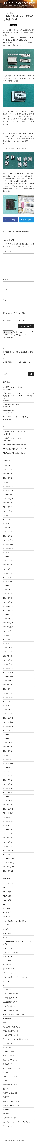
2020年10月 (7, 726)
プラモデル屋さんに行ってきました (15, 977)
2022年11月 (7, 627)
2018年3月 (6, 846)
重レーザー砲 (7, 1126)
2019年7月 (6, 780)
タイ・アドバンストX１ (11, 952)
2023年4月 (6, 606)
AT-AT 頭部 (7, 900)
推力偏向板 (7, 1047)
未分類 (5, 1072)
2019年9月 (6, 772)
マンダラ (6, 985)
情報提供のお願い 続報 (11, 404)
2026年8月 (6, 466)
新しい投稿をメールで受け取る (14, 320)
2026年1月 (6, 486)
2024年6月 (6, 561)
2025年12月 (7, 490)
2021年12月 (7, 672)
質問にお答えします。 (10, 1118)
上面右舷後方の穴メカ (10, 998)
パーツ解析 (9, 231)
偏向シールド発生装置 (10, 1010)
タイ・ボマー (7, 956)
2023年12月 (7, 577)
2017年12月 (7, 858)
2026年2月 (6, 482)
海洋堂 (5, 1080)
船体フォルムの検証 (10, 1093)
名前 (5, 279)
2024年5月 (6, 565)
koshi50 (17, 13)
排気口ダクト (7, 1043)
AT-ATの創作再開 (9, 445)
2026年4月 (6, 474)
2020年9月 (6, 730)
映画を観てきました (10, 1060)
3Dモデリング (8, 884)
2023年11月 (7, 581)
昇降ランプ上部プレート (11, 1056)
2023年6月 (6, 598)
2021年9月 (6, 685)
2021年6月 (6, 697)
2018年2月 (6, 850)
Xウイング (6, 912)
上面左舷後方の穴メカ (10, 1002)
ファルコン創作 (17, 231)
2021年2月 (6, 714)
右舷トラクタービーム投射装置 (14, 1014)
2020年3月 (6, 751)
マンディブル (7, 989)
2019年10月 (7, 767)
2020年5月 (6, 743)
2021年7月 (6, 693)
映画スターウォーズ (10, 1064)
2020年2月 (6, 755)
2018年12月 (7, 809)
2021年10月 (7, 681)
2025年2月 (6, 532)
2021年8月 (6, 689)
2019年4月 (6, 792)
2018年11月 (7, 813)
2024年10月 (7, 548)
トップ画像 (7, 960)
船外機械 (6, 1113)
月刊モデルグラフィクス (11, 1068)
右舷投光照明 (25, 231)
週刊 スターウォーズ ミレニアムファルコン (18, 1122)
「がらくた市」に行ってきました (14, 921)
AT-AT (5, 888)
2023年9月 (6, 586)
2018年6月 (6, 834)
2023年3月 (6, 610)
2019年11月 (7, 763)
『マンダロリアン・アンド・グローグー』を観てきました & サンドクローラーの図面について (18, 395)
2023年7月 (6, 594)
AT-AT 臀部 (7, 896)
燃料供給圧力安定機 (10, 1085)
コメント (7, 251)
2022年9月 (6, 635)
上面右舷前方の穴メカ (10, 994)
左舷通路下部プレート (10, 1035)
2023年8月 (6, 590)
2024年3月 (6, 573)
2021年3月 (6, 710)
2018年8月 (6, 825)
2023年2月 (6, 614)
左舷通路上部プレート (10, 1031)
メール (6, 290)
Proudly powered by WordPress (13, 1140)
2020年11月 (7, 722)
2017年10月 (7, 867)
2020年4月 (6, 747)
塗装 (4, 1023)
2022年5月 (6, 652)
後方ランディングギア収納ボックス (15, 1039)
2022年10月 (7, 631)
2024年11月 (7, 544)
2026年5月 (6, 470)
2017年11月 (7, 863)
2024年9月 (6, 552)
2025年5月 (6, 519)
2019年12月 (7, 759)
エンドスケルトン (9, 925)
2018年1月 (6, 854)
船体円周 (6, 1109)
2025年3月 (6, 528)
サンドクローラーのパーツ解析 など (15, 417)
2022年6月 (6, 648)
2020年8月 (6, 734)
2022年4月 (6, 656)
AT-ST (5, 904)
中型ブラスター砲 (9, 1006)
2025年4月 (6, 523)
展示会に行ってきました (11, 1027)
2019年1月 (6, 805)
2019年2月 (6, 801)
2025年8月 (6, 507)
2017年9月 (6, 871)
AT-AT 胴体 (7, 892)
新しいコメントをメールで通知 (14, 313)
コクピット (7, 929)
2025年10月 (7, 499)
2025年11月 (7, 494)
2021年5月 (6, 701)
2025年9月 (6, 503)
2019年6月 (6, 784)
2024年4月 (6, 569)
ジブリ (5, 937)
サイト (5, 300)
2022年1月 (6, 668)
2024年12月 (7, 540)
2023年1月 (6, 619)
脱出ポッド (7, 1089)
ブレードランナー (9, 973)
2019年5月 (6, 788)
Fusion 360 (6, 908)
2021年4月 (6, 705)
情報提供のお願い (9, 411)
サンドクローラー (9, 933)
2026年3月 (6, 478)
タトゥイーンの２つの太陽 (18, 3)
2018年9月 (6, 821)
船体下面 (6, 1097)
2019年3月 (6, 796)
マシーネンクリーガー (10, 981)
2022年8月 (6, 639)
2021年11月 (7, 676)
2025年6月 (6, 515)
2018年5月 (6, 838)
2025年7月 (6, 511)
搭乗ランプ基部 (8, 1051)
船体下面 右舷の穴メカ (11, 1101)
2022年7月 (6, 643)
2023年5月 (6, 602)
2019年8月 (6, 776)
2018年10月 (7, 817)
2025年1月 (6, 536)
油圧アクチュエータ (10, 1076)
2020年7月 (6, 738)
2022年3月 (6, 660)
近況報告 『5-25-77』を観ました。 (15, 387)
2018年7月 (6, 830)
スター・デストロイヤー (11, 948)
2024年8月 (6, 556)
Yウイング (6, 917)
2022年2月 (6, 664)
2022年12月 (7, 623)
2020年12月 (7, 718)
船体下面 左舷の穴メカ (11, 1105)
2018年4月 (6, 842)
